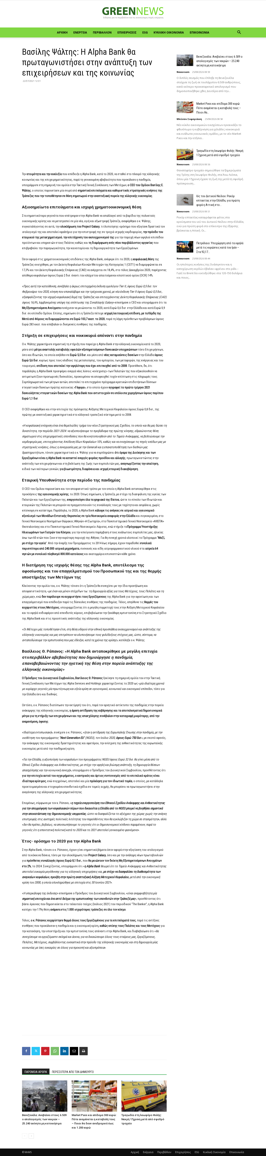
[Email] (74, 1051)
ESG (145, 32)
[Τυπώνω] (83, 1051)
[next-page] (31, 1136)
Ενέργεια (80, 32)
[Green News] (133, 14)
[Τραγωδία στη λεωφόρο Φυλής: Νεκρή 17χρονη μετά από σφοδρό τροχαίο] (144, 1096)
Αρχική (62, 32)
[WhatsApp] (55, 1051)
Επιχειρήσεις (127, 32)
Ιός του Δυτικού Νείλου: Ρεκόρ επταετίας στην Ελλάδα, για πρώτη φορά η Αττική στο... (218, 200)
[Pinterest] (45, 1051)
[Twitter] (36, 1051)
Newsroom (183, 71)
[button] (239, 33)
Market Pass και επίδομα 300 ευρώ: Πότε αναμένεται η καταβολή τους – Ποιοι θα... (218, 108)
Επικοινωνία (199, 32)
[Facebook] (26, 1051)
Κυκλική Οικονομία (169, 32)
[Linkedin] (64, 1051)
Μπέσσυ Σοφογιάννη (189, 119)
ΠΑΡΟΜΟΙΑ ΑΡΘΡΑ (36, 1072)
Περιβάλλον (102, 32)
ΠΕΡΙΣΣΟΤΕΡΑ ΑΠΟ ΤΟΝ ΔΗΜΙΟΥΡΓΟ (73, 1072)
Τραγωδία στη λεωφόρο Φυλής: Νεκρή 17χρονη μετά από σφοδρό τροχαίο (142, 1119)
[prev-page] (24, 1136)
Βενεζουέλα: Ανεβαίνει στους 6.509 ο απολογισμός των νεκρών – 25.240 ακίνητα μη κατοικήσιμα (44, 1119)
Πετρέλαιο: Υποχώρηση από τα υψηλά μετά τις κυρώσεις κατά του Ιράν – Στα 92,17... (219, 247)
